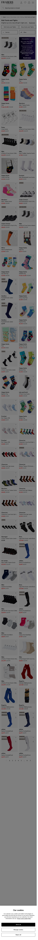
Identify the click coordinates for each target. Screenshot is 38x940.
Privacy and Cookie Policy (24, 918)
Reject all (18, 934)
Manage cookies (18, 929)
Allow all (18, 924)
